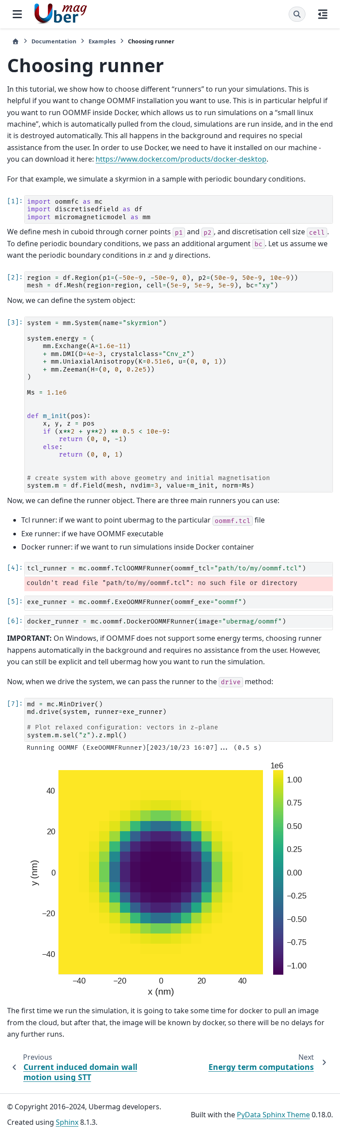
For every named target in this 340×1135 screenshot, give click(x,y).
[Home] (15, 41)
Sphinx (67, 1122)
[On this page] (323, 14)
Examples (102, 41)
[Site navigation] (17, 14)
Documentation (53, 41)
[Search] (297, 14)
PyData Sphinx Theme (273, 1115)
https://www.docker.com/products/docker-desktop (181, 159)
